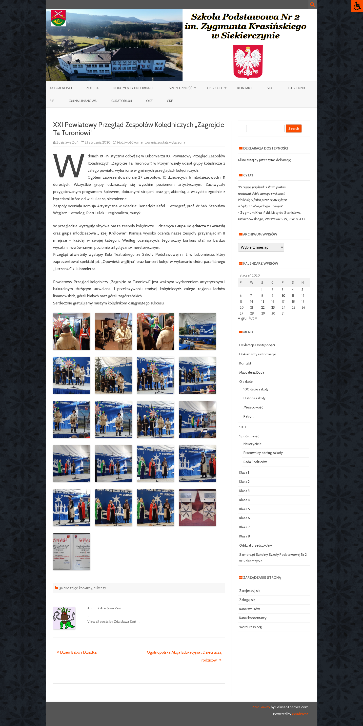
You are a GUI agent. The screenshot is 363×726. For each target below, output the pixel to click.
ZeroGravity (261, 707)
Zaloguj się (247, 600)
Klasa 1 (244, 472)
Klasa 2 (244, 481)
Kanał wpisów (249, 609)
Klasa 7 (244, 527)
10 (283, 296)
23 (273, 307)
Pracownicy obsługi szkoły (263, 452)
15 (262, 301)
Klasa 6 (244, 518)
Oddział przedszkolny (255, 545)
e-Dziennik (296, 88)
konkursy (85, 588)
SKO (270, 88)
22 (263, 307)
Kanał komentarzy (252, 618)
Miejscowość (253, 407)
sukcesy (100, 588)
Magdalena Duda (251, 372)
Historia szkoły (254, 398)
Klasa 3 (244, 491)
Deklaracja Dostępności (257, 345)
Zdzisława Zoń (67, 142)
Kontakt (244, 88)
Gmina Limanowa (83, 101)
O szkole (215, 88)
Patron (248, 416)
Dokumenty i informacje (133, 88)
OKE (149, 101)
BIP (52, 101)
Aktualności (61, 88)
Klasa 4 (244, 500)
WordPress (299, 714)
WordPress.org (250, 627)
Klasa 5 (244, 509)
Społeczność (181, 88)
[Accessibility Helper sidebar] (357, 6)
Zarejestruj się (249, 590)
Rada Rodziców (255, 462)
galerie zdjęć (68, 588)
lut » (253, 318)
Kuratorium (121, 101)
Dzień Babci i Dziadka (78, 652)
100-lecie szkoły (255, 389)
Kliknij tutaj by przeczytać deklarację (264, 160)
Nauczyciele (252, 444)
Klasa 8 (244, 536)
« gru (242, 318)
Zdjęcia (92, 88)
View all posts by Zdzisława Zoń (113, 621)
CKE (170, 101)
